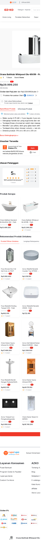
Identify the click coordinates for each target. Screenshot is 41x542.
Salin (33, 148)
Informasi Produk (25, 109)
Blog (33, 472)
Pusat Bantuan (6, 468)
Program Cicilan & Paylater (10, 472)
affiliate (34, 488)
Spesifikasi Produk (7, 109)
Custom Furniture (7, 480)
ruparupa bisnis (6, 476)
